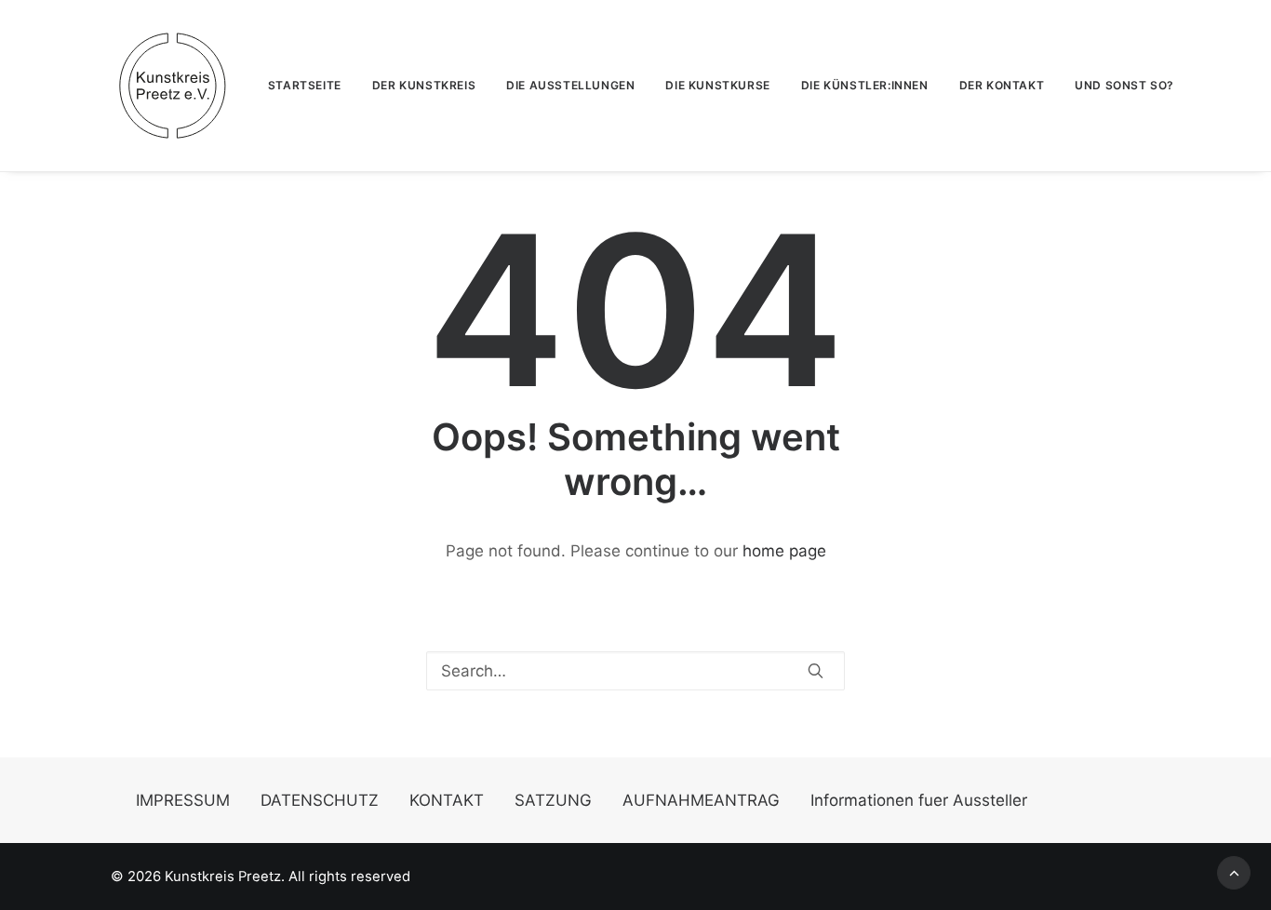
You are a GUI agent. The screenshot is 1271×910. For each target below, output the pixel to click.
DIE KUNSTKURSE (717, 85)
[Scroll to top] (1234, 872)
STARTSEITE (304, 85)
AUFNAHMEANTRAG (701, 800)
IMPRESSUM (183, 800)
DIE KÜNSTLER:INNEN (865, 85)
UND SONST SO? (1124, 85)
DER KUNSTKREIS (423, 85)
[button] (815, 670)
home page (784, 551)
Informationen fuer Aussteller (918, 800)
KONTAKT (446, 800)
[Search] (635, 670)
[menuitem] (311, 85)
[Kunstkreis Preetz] (172, 85)
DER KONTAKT (1002, 85)
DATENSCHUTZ (320, 800)
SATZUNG (553, 800)
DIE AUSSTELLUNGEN (570, 85)
